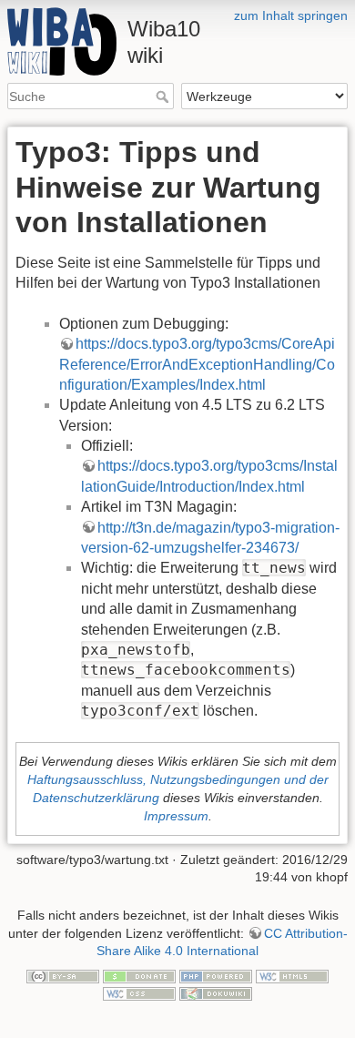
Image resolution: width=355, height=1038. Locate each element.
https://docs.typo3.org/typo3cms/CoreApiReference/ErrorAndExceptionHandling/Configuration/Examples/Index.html (197, 364)
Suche (164, 96)
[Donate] (139, 975)
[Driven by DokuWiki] (215, 993)
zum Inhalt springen (291, 15)
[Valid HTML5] (292, 975)
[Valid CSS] (139, 993)
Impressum (176, 816)
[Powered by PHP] (215, 975)
